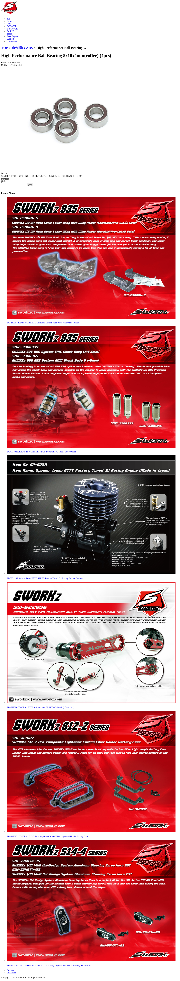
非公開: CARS (22, 48)
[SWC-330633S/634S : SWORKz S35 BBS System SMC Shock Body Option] (91, 447)
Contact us (11, 972)
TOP (4, 48)
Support (10, 39)
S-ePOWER (12, 29)
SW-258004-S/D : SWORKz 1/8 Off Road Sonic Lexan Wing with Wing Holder (43, 322)
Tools (9, 34)
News (9, 21)
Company (11, 970)
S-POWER (12, 26)
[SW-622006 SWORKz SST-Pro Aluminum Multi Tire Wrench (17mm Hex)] (91, 702)
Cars (9, 23)
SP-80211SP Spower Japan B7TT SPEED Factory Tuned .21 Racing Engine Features (45, 578)
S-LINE (10, 31)
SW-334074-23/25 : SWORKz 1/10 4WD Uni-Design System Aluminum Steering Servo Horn (49, 965)
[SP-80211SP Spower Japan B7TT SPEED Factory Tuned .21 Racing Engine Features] (91, 573)
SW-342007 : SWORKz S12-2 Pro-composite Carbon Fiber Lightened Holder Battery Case (47, 836)
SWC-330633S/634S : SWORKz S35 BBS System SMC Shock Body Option (41, 451)
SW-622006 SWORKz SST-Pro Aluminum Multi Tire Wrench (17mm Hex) (40, 707)
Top (8, 18)
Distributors (12, 41)
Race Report (12, 36)
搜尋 (3, 181)
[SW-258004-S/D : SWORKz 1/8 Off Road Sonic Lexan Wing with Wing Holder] (91, 318)
